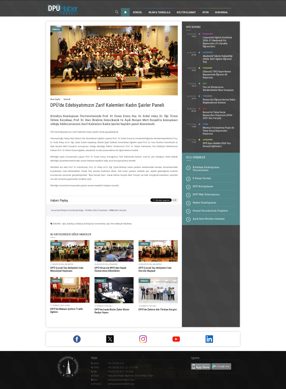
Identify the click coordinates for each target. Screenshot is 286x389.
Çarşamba (208, 140)
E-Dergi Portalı (202, 178)
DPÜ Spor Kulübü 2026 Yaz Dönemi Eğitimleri (217, 145)
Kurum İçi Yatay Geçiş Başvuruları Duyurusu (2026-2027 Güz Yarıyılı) (218, 115)
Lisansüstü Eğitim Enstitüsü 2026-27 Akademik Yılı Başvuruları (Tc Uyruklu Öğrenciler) (217, 42)
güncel (56, 29)
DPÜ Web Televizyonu (206, 194)
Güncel (137, 12)
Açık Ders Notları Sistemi (209, 218)
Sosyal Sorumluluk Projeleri (210, 210)
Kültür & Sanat (186, 12)
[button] (60, 60)
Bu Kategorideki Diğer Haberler (70, 234)
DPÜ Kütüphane (203, 186)
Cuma (205, 124)
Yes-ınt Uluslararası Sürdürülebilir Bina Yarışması (218, 89)
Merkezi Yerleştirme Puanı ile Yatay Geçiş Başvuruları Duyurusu (218, 130)
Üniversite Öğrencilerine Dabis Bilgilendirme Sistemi (219, 101)
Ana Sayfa (55, 99)
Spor (205, 12)
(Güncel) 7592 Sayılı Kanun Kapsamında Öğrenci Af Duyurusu (217, 74)
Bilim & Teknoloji (159, 12)
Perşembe (207, 68)
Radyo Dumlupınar (204, 202)
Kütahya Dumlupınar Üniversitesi (206, 169)
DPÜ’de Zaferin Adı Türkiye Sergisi (158, 309)
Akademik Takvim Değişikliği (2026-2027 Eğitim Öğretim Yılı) (218, 59)
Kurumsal (221, 12)
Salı (205, 83)
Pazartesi (208, 34)
